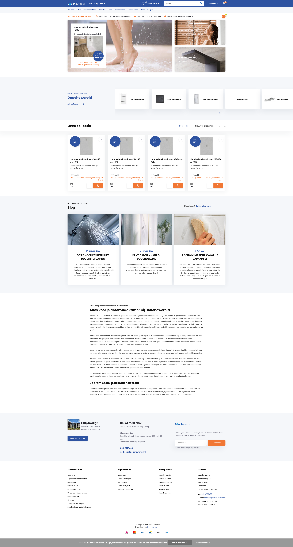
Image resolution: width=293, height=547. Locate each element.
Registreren (122, 475)
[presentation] (219, 113)
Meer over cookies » (203, 543)
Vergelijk (75, 175)
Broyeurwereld (152, 527)
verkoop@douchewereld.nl (133, 452)
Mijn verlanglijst (124, 486)
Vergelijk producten (125, 489)
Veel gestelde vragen (76, 503)
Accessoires (133, 10)
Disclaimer (72, 482)
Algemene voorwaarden (77, 479)
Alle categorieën (96, 3)
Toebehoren (120, 10)
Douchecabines (105, 10)
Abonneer (217, 443)
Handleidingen (147, 10)
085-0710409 (126, 448)
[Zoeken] (201, 3)
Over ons (71, 475)
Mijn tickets (122, 482)
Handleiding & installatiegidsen (80, 507)
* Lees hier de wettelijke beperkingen (187, 448)
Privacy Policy (73, 486)
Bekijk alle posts (203, 206)
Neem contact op (77, 438)
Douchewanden (74, 10)
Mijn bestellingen (124, 479)
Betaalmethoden (74, 489)
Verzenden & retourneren (78, 493)
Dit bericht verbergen (180, 543)
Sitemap (71, 500)
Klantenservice (153, 3)
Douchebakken (89, 10)
